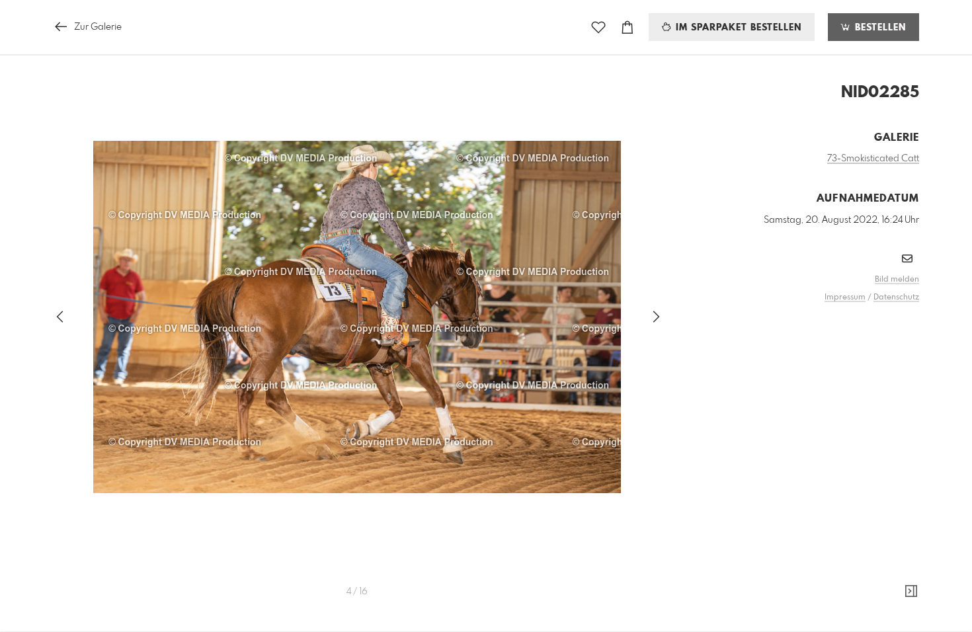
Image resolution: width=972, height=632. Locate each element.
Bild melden (897, 280)
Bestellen (879, 27)
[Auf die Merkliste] (598, 27)
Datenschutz (896, 297)
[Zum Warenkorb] (627, 27)
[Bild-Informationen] (911, 591)
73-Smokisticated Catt (873, 158)
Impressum (845, 297)
